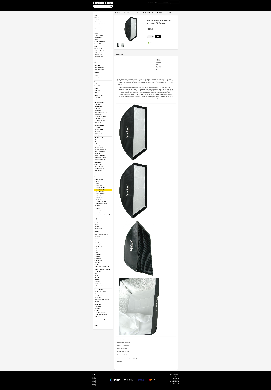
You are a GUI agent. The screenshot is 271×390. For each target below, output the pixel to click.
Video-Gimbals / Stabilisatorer (101, 266)
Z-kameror (96, 17)
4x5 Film (96, 143)
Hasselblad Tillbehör (99, 69)
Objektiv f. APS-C (98, 52)
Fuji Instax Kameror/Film (100, 149)
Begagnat (96, 72)
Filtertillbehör (97, 122)
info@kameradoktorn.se (173, 377)
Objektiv (96, 39)
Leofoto (96, 248)
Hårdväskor (97, 279)
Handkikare (97, 90)
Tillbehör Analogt (98, 147)
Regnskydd (97, 287)
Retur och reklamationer (97, 382)
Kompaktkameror (98, 27)
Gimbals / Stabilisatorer (100, 220)
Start (116, 12)
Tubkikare (96, 92)
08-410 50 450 (176, 378)
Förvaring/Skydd (98, 135)
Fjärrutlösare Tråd (98, 293)
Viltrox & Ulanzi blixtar (99, 193)
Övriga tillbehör (98, 170)
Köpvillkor (94, 378)
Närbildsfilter (97, 110)
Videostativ (97, 256)
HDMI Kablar (97, 216)
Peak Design (97, 236)
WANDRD (96, 277)
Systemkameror (98, 37)
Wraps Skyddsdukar (99, 285)
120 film (96, 141)
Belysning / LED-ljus (99, 168)
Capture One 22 (98, 316)
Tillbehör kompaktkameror (100, 29)
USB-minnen (97, 131)
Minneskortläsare (98, 129)
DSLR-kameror (97, 21)
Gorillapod (96, 264)
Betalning (94, 380)
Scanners (96, 310)
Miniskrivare (97, 153)
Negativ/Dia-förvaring (99, 155)
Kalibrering (97, 308)
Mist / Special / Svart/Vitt (100, 112)
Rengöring (96, 231)
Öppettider (150, 2)
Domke (96, 275)
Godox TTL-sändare (100, 187)
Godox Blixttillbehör (146, 12)
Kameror (96, 61)
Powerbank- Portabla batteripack (102, 299)
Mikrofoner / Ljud (98, 166)
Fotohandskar (97, 283)
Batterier (96, 301)
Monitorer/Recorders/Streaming (102, 214)
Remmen (96, 240)
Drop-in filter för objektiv (100, 116)
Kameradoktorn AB (174, 374)
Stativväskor (97, 281)
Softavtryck (97, 242)
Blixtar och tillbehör (99, 25)
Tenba (95, 273)
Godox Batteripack (100, 191)
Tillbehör (96, 63)
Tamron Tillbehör (98, 85)
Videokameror (97, 210)
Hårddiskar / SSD (98, 133)
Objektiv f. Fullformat (99, 50)
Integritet (94, 384)
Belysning (96, 224)
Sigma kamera (97, 77)
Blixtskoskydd (97, 244)
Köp (158, 36)
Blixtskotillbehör (98, 295)
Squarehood (97, 238)
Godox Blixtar (99, 185)
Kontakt (93, 377)
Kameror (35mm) (98, 145)
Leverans (94, 381)
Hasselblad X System (99, 67)
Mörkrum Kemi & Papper (100, 157)
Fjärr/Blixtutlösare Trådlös (100, 291)
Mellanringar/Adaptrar (99, 100)
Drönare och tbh (98, 212)
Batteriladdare (97, 297)
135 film (96, 139)
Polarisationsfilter (98, 106)
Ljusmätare (97, 205)
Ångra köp (94, 385)
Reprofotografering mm (100, 159)
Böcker (96, 325)
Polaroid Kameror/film (99, 151)
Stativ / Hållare (98, 164)
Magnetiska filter (98, 114)
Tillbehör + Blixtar (98, 54)
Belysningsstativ (98, 228)
